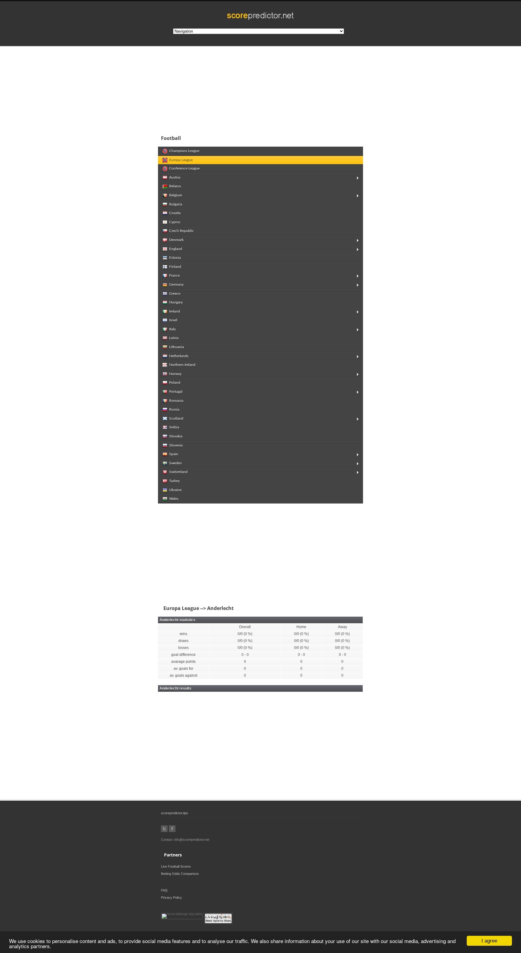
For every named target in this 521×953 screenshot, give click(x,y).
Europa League (180, 608)
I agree (489, 941)
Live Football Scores (176, 866)
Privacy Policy (171, 897)
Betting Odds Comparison (180, 873)
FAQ (164, 890)
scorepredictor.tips (174, 813)
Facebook (172, 828)
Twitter (164, 828)
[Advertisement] (299, 88)
